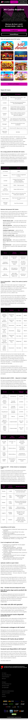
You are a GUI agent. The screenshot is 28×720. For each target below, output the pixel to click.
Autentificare (23, 2)
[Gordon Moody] (21, 711)
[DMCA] (14, 714)
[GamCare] (6, 711)
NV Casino (4, 673)
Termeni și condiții (6, 692)
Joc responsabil (5, 687)
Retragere (4, 682)
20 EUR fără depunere (6, 683)
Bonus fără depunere (6, 674)
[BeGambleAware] (16, 711)
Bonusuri (4, 678)
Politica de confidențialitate (8, 691)
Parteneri (4, 696)
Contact (3, 694)
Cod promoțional (5, 676)
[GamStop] (11, 711)
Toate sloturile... (14, 84)
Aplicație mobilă (5, 685)
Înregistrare (14, 2)
